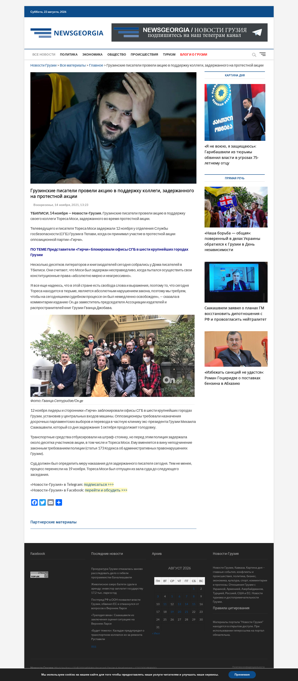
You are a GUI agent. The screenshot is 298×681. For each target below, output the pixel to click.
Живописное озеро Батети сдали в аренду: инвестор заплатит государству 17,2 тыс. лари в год (117, 588)
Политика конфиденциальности (248, 667)
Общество (116, 54)
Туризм (169, 54)
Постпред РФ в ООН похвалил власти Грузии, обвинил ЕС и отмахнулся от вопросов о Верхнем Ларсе (115, 604)
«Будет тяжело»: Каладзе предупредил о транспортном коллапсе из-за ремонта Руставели (117, 635)
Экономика (92, 54)
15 (193, 604)
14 (186, 604)
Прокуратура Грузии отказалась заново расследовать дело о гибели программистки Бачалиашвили (117, 573)
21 (186, 611)
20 (179, 611)
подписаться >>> (99, 484)
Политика (69, 54)
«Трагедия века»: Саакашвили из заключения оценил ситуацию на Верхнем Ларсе (113, 619)
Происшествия (144, 54)
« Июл (156, 633)
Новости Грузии (41, 667)
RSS (93, 646)
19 (172, 611)
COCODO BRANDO (146, 667)
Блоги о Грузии (193, 54)
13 (179, 604)
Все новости (43, 54)
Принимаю (242, 675)
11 (165, 604)
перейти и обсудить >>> (106, 490)
